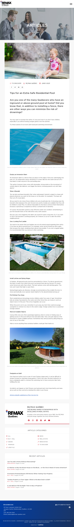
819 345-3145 (11, 512)
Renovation (43, 441)
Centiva (40, 524)
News (41, 436)
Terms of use (32, 522)
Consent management (43, 522)
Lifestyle (11, 447)
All (9, 436)
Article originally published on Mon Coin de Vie (24, 395)
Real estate (43, 439)
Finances (11, 444)
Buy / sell (11, 439)
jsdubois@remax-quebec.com (16, 514)
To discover (16, 83)
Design (10, 441)
